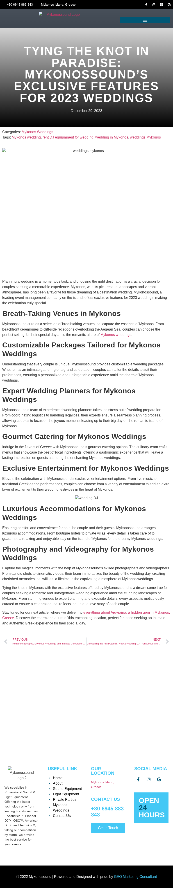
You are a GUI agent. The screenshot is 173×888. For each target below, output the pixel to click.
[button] (145, 20)
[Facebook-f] (146, 4)
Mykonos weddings (115, 335)
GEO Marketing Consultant (135, 877)
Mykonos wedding (26, 137)
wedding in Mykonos (111, 137)
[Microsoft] (161, 4)
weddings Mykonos (145, 137)
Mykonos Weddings (37, 132)
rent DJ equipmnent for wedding (68, 137)
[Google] (169, 4)
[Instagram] (153, 4)
